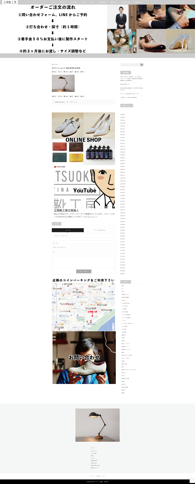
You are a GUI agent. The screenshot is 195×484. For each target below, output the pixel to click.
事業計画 (123, 335)
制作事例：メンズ (125, 346)
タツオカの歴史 (125, 311)
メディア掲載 (124, 326)
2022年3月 (122, 117)
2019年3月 (122, 204)
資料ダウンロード (139, 2)
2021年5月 (122, 134)
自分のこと (124, 372)
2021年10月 (122, 123)
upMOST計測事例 (125, 297)
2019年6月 (122, 195)
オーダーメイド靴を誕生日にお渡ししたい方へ (130, 93)
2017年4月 (122, 256)
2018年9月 (122, 221)
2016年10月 (122, 265)
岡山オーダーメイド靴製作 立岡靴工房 (100, 481)
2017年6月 (122, 250)
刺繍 (122, 352)
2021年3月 (122, 140)
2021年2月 (122, 143)
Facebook (94, 476)
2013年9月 (122, 270)
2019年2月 (122, 207)
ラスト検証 (124, 329)
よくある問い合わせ (126, 303)
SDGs (123, 291)
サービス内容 (74, 2)
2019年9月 (122, 186)
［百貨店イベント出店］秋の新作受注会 (128, 97)
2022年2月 (122, 120)
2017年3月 (122, 259)
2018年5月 (122, 233)
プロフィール (63, 2)
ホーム (53, 2)
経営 (122, 366)
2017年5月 (122, 253)
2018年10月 (122, 218)
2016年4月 (122, 268)
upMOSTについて (125, 294)
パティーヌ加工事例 (126, 314)
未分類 (123, 361)
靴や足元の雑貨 (125, 387)
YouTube (97, 476)
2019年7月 (122, 192)
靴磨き (123, 393)
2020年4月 (122, 169)
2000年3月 (122, 273)
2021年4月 (122, 137)
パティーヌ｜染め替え (126, 317)
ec (122, 288)
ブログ (56, 55)
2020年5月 (122, 166)
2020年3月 (122, 172)
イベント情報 (124, 306)
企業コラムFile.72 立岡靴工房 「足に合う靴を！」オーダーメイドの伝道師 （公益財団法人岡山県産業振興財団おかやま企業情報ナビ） (131, 78)
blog (122, 285)
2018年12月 (122, 213)
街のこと (123, 375)
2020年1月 (122, 175)
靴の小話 (123, 384)
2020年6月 (122, 163)
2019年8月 (122, 189)
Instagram (101, 476)
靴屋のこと (124, 390)
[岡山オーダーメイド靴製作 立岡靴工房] (97, 440)
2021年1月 (122, 146)
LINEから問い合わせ (126, 2)
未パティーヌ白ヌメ (126, 358)
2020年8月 (122, 157)
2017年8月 (122, 244)
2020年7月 (122, 160)
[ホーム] (52, 53)
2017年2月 (122, 262)
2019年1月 (122, 210)
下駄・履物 (124, 332)
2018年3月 (122, 239)
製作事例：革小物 (125, 378)
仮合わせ (123, 340)
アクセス (92, 2)
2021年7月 (122, 129)
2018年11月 (122, 215)
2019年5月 (122, 198)
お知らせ (123, 300)
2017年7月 (122, 247)
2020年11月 (122, 149)
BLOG (83, 2)
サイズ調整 (124, 309)
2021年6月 (122, 131)
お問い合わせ (113, 2)
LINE (104, 476)
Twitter (91, 476)
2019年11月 (122, 181)
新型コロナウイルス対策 (127, 355)
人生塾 (123, 338)
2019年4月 (122, 201)
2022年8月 (122, 114)
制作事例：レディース (126, 349)
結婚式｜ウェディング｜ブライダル (129, 369)
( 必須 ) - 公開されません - (59, 247)
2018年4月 (122, 236)
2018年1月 (122, 241)
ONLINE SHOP (102, 2)
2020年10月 (122, 152)
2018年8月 (122, 224)
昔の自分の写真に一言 (124, 84)
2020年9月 (122, 155)
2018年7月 (122, 227)
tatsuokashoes (61, 102)
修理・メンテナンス (126, 343)
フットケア (124, 320)
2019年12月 (122, 178)
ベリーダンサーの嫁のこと (127, 323)
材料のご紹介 (124, 364)
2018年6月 (122, 230)
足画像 (123, 381)
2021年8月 (122, 126)
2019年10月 (122, 184)
